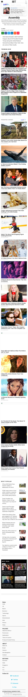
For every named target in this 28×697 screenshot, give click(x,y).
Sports (4, 615)
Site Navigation (6, 652)
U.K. (3, 667)
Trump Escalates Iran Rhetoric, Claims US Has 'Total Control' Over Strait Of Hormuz (13, 114)
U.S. (3, 669)
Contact (4, 654)
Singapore (5, 665)
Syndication (5, 635)
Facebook (15, 676)
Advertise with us (6, 630)
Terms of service (6, 637)
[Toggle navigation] (2, 2)
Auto (3, 620)
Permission (5, 633)
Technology (5, 613)
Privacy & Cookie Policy (8, 639)
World (4, 608)
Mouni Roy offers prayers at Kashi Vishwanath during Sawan (9, 532)
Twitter (15, 679)
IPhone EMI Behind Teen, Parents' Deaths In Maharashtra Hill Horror (8, 485)
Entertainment (6, 618)
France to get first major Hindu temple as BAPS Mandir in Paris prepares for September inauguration (13, 92)
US (3, 606)
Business (4, 611)
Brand (4, 648)
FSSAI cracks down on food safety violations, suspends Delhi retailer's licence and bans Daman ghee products (20, 587)
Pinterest (15, 683)
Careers (4, 650)
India (3, 604)
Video (3, 625)
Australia (4, 660)
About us (4, 645)
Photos (4, 622)
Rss (15, 687)
